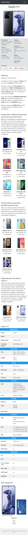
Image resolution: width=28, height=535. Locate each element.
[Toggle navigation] (24, 2)
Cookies (23, 531)
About (14, 532)
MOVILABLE (5, 2)
